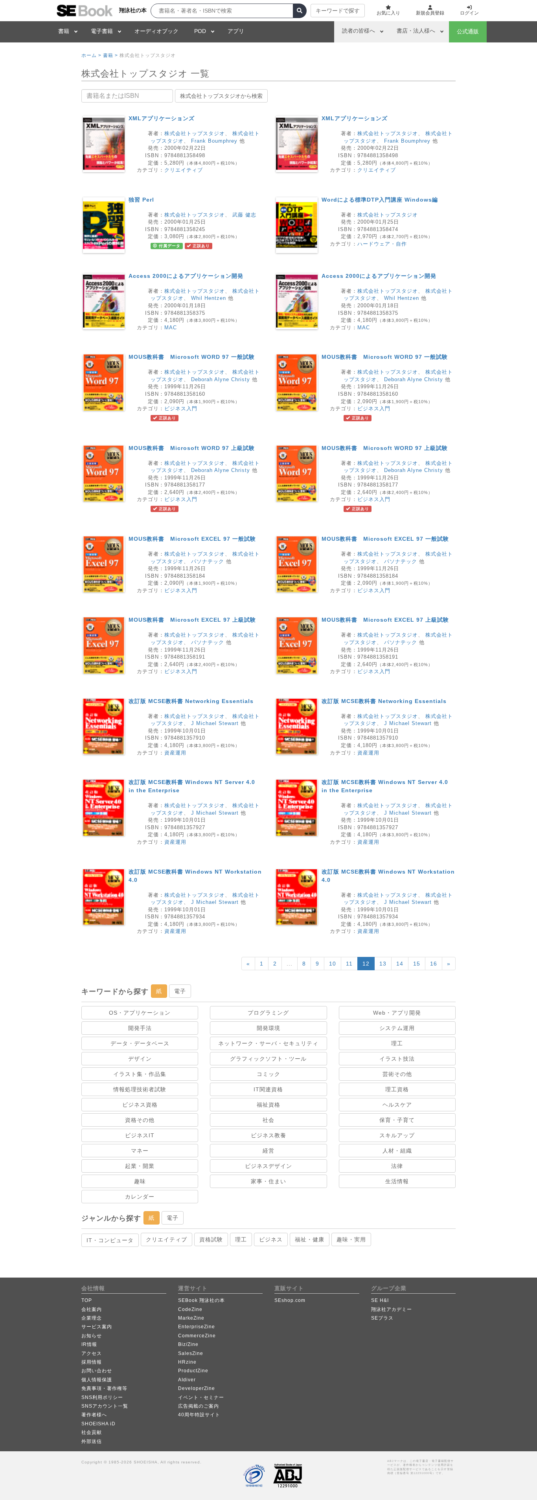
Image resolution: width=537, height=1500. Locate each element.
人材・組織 (397, 1150)
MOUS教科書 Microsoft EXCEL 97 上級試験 (192, 620)
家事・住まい (268, 1181)
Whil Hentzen (208, 298)
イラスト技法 (397, 1059)
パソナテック (207, 561)
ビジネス (271, 1239)
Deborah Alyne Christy (220, 379)
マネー (140, 1150)
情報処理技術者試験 (139, 1089)
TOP (86, 1300)
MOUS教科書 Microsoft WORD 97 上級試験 (192, 448)
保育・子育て (397, 1120)
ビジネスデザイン (268, 1166)
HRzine (187, 1362)
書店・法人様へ (416, 31)
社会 (268, 1120)
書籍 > (110, 55)
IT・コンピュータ (110, 1240)
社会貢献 (91, 1432)
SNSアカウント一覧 (104, 1406)
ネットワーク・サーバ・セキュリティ (268, 1043)
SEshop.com (289, 1300)
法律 (397, 1166)
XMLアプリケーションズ (162, 118)
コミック (268, 1074)
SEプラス (382, 1318)
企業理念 (91, 1318)
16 (433, 963)
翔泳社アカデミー (391, 1309)
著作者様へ (94, 1414)
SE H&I (380, 1300)
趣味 (140, 1181)
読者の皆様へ (358, 31)
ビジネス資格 (140, 1105)
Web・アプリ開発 (397, 1013)
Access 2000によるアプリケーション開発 (186, 276)
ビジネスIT (139, 1135)
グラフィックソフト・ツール (268, 1059)
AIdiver (187, 1379)
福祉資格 (268, 1105)
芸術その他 (397, 1074)
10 (332, 963)
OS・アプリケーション (140, 1013)
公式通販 (468, 31)
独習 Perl (141, 199)
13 (382, 963)
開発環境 (268, 1028)
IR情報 (89, 1344)
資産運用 (175, 753)
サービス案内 (96, 1326)
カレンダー (139, 1196)
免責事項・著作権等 (104, 1388)
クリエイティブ (183, 170)
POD (200, 31)
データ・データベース (139, 1043)
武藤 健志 (244, 215)
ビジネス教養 (268, 1135)
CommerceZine (197, 1335)
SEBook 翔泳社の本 (201, 1300)
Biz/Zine (188, 1344)
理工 (397, 1043)
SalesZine (190, 1353)
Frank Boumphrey (214, 141)
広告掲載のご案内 (198, 1406)
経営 (268, 1150)
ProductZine (193, 1370)
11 (349, 963)
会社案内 (91, 1309)
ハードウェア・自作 (382, 244)
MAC (170, 327)
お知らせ (91, 1335)
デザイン (140, 1059)
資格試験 (211, 1239)
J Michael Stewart (215, 723)
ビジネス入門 (180, 408)
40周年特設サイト (199, 1414)
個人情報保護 (96, 1379)
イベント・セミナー (201, 1397)
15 (416, 963)
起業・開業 (139, 1166)
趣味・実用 (351, 1239)
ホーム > (91, 55)
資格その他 (139, 1120)
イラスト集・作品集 (139, 1074)
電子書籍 (102, 31)
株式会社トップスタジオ (194, 133)
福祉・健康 (309, 1239)
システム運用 (397, 1028)
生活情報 (397, 1181)
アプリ (236, 31)
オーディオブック (156, 31)
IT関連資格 (268, 1089)
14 (399, 963)
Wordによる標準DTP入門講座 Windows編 (380, 199)
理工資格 (397, 1089)
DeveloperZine (196, 1388)
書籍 (63, 31)
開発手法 (140, 1028)
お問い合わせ (96, 1370)
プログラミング (268, 1013)
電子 (180, 991)
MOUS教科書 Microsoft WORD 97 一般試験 (192, 357)
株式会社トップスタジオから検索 (221, 96)
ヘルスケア (397, 1105)
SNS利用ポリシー (102, 1397)
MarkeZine (191, 1318)
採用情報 (91, 1362)
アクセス (91, 1353)
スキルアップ (397, 1135)
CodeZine (190, 1309)
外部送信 (91, 1441)
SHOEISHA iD (98, 1424)
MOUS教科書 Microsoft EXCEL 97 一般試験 (192, 539)
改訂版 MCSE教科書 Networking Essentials (191, 701)
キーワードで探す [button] (338, 10)
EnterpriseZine (196, 1326)
